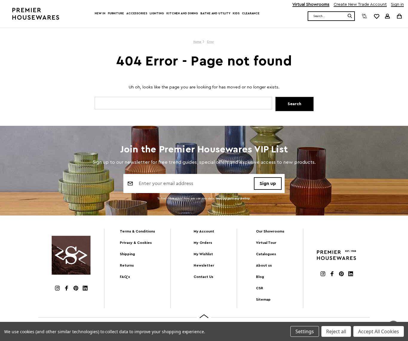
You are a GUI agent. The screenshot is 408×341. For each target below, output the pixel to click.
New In (100, 13)
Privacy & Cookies (136, 242)
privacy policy (239, 198)
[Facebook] (66, 289)
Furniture (116, 13)
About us (264, 265)
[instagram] (57, 289)
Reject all (336, 331)
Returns (127, 265)
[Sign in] (387, 16)
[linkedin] (85, 289)
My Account (204, 231)
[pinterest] (75, 289)
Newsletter (204, 265)
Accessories (136, 13)
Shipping (127, 254)
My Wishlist (203, 254)
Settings (304, 331)
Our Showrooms (270, 231)
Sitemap (263, 299)
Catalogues (266, 254)
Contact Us (203, 277)
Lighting (157, 13)
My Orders (203, 242)
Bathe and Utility (215, 13)
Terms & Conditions (137, 231)
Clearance (251, 13)
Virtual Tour (266, 242)
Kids (236, 13)
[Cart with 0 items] (399, 16)
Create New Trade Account (360, 5)
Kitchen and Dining (182, 13)
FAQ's (125, 277)
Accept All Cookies (378, 331)
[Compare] (364, 16)
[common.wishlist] (376, 16)
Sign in (397, 5)
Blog (260, 277)
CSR (259, 288)
